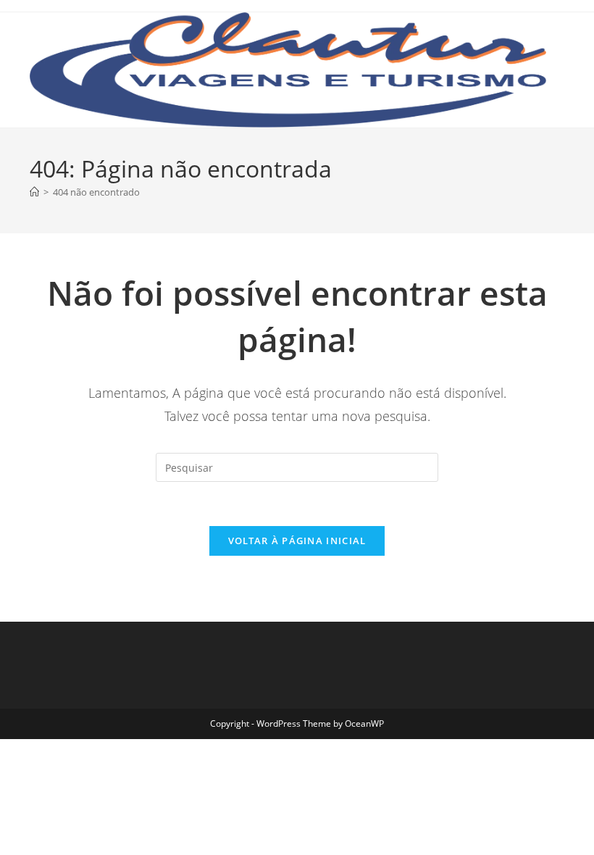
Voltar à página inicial (297, 540)
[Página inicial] (34, 192)
